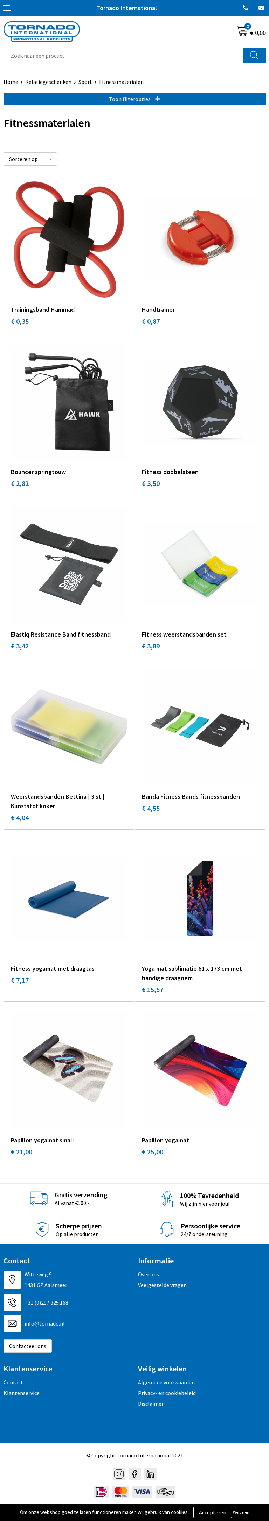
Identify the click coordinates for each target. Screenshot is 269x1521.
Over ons (148, 1274)
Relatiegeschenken (48, 81)
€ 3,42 (20, 645)
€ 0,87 (151, 321)
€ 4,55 (151, 808)
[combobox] (123, 55)
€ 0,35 (20, 321)
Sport (85, 81)
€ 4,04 (20, 817)
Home (11, 81)
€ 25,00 (152, 1151)
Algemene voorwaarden (166, 1382)
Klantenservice (22, 1393)
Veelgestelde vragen (162, 1285)
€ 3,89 (151, 645)
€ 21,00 (21, 1151)
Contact (13, 1382)
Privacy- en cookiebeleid (167, 1393)
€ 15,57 (152, 989)
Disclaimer (151, 1403)
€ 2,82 (20, 483)
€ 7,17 (20, 980)
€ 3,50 (151, 483)
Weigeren (241, 1512)
